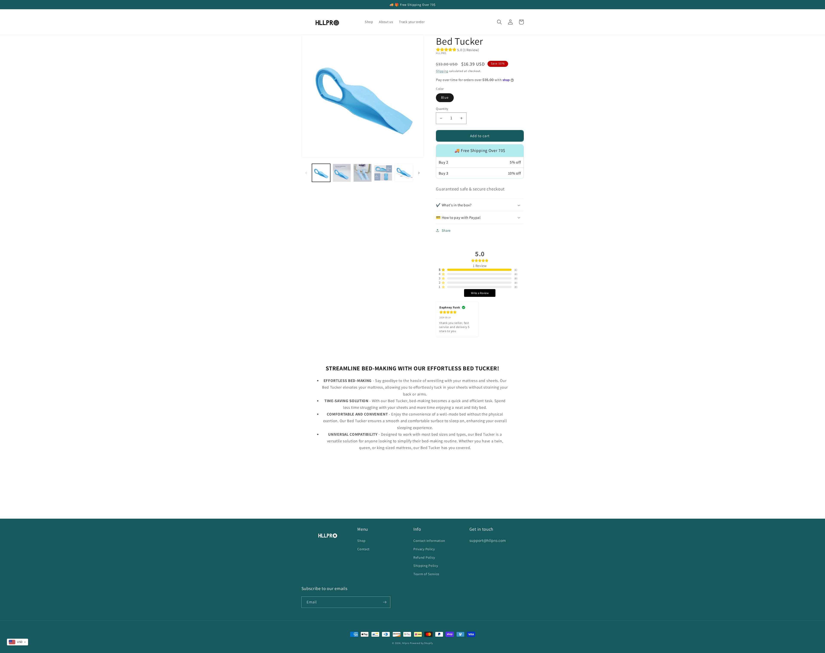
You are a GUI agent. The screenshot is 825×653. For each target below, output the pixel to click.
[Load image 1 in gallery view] (321, 173)
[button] (499, 22)
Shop (361, 540)
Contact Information (429, 540)
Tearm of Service (426, 574)
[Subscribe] (384, 602)
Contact (363, 549)
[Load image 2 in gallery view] (342, 173)
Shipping (442, 71)
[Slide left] (306, 173)
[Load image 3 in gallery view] (362, 173)
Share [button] (446, 230)
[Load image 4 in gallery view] (383, 173)
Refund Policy (424, 557)
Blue (445, 97)
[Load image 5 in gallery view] (404, 173)
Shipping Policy (425, 565)
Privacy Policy (424, 549)
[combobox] (17, 642)
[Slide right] (419, 173)
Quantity (442, 109)
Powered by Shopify (421, 643)
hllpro (405, 643)
